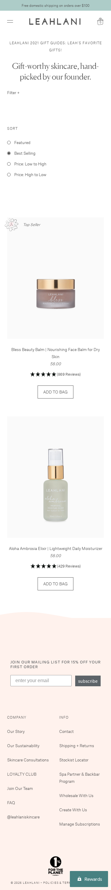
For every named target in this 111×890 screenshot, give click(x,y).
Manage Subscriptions (79, 823)
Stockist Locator (74, 759)
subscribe (88, 681)
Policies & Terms (59, 882)
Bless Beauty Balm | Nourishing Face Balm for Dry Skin (55, 353)
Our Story (16, 731)
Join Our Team (20, 788)
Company (16, 717)
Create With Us (73, 809)
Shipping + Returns (76, 745)
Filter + (13, 92)
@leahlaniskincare (23, 816)
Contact (66, 731)
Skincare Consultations (28, 759)
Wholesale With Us (76, 795)
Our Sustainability (23, 745)
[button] (55, 374)
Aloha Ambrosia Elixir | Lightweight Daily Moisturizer (55, 548)
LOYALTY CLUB (21, 774)
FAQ (11, 802)
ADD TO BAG (55, 391)
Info (64, 717)
